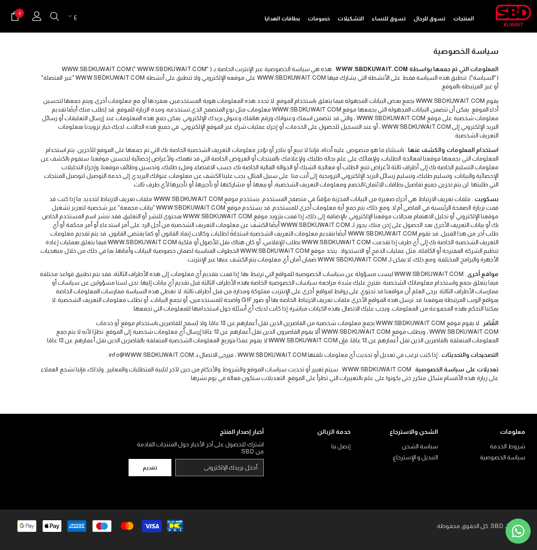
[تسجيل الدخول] (37, 16)
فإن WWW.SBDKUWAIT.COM (308, 340)
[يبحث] (54, 16)
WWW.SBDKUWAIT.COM (372, 69)
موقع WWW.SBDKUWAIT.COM (196, 199)
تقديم (150, 467)
